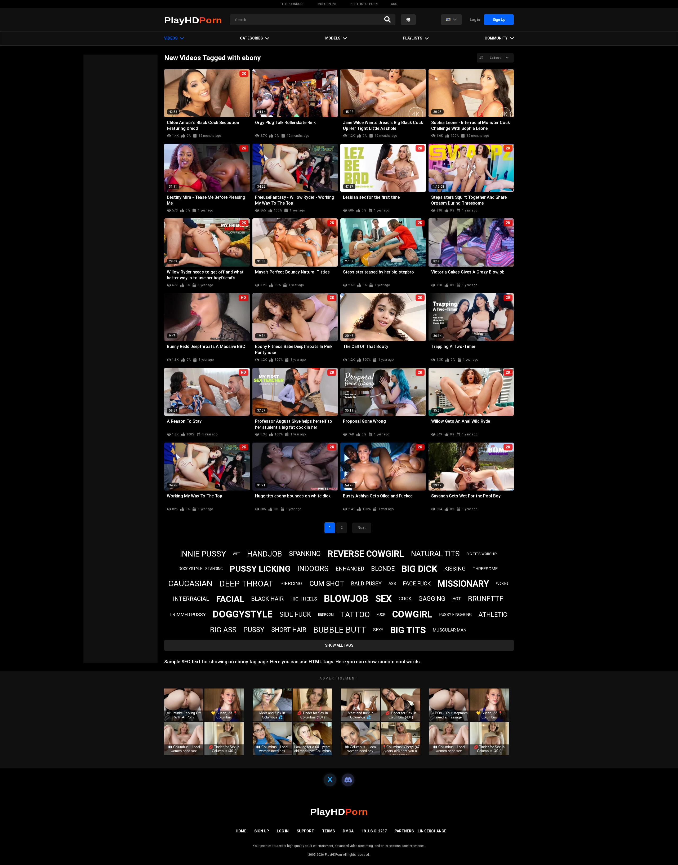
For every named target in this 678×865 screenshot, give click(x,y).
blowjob (346, 598)
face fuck (417, 583)
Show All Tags (339, 645)
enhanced (350, 569)
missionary (463, 584)
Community (496, 38)
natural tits (435, 553)
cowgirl (412, 614)
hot (456, 598)
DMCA (348, 831)
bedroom (326, 614)
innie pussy (203, 553)
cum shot (326, 584)
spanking (305, 554)
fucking (502, 583)
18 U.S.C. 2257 (374, 831)
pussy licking (260, 569)
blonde (383, 568)
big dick (419, 568)
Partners (404, 831)
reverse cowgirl (366, 554)
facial (230, 599)
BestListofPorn (364, 4)
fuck (381, 614)
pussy (253, 630)
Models (332, 38)
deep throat (246, 584)
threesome (485, 568)
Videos (170, 38)
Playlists (412, 38)
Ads (394, 4)
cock (405, 598)
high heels (304, 599)
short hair (288, 629)
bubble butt (339, 630)
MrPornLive (327, 4)
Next (362, 528)
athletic (493, 614)
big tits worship (482, 554)
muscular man (449, 630)
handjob (264, 553)
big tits (408, 630)
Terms (328, 831)
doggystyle (243, 614)
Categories (251, 38)
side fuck (295, 614)
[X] (330, 780)
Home (241, 831)
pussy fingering (455, 614)
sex (383, 598)
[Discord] (348, 780)
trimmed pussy (187, 614)
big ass (223, 630)
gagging (431, 598)
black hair (267, 598)
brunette (485, 599)
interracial (191, 598)
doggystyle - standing (201, 569)
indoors (313, 568)
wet (236, 554)
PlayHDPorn (333, 855)
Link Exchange (432, 831)
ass (392, 583)
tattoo (355, 614)
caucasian (190, 583)
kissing (455, 569)
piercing (291, 583)
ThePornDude (292, 4)
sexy (378, 629)
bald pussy (366, 583)
